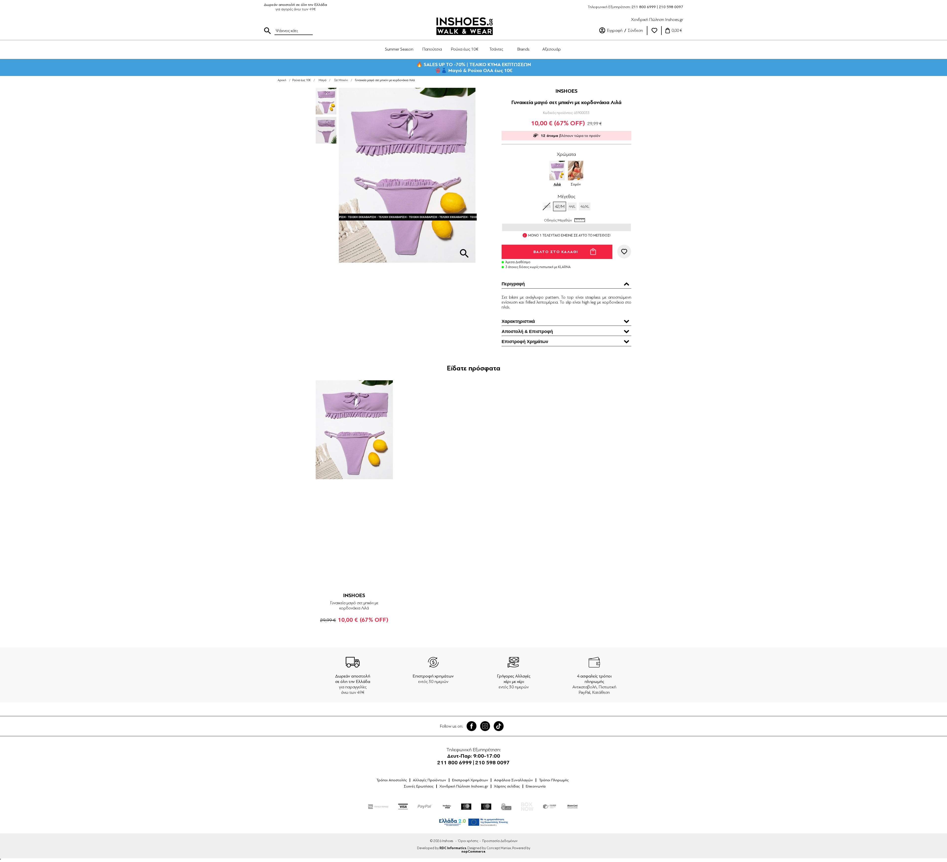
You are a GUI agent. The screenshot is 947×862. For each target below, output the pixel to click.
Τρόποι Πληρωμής (554, 780)
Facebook (471, 726)
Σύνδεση (635, 30)
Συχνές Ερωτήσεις (419, 786)
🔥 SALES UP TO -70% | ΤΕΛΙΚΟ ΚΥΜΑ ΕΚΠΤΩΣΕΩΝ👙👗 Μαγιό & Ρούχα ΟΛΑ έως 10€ (473, 67)
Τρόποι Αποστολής (391, 780)
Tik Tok (499, 726)
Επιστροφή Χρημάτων (470, 780)
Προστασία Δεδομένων (499, 841)
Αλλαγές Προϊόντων (429, 780)
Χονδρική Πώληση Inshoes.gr (657, 19)
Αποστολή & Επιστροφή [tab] (527, 331)
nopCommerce (473, 852)
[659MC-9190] (354, 429)
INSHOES (566, 91)
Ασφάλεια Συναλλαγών (513, 780)
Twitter (485, 726)
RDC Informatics (452, 848)
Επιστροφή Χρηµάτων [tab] (525, 341)
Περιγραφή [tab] (513, 283)
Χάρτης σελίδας (507, 786)
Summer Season (399, 49)
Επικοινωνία (536, 786)
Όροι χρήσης (468, 841)
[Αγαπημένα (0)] (654, 30)
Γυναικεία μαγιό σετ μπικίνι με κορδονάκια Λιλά (354, 605)
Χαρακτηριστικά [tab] (518, 321)
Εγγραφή (614, 30)
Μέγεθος (566, 196)
